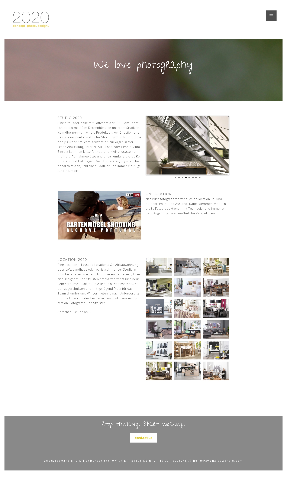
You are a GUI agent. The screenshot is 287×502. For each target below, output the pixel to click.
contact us (143, 438)
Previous (151, 148)
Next (224, 148)
